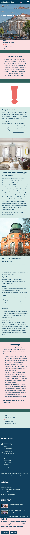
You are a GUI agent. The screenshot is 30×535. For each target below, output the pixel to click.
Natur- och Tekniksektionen (8, 494)
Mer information (5, 529)
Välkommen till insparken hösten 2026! (18, 517)
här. (12, 209)
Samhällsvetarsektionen (7, 487)
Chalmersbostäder (8, 214)
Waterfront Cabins (6, 320)
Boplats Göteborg (6, 277)
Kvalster (4, 295)
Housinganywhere (7, 261)
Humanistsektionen (6, 492)
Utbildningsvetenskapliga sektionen (10, 489)
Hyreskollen (5, 308)
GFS (13, 71)
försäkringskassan (18, 132)
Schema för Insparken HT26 (17, 510)
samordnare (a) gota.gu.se (8, 477)
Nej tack (13, 532)
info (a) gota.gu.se (9, 453)
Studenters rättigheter (8, 42)
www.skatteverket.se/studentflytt (13, 123)
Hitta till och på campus (16, 504)
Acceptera (5, 532)
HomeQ (4, 286)
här (23, 75)
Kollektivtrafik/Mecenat (9, 48)
